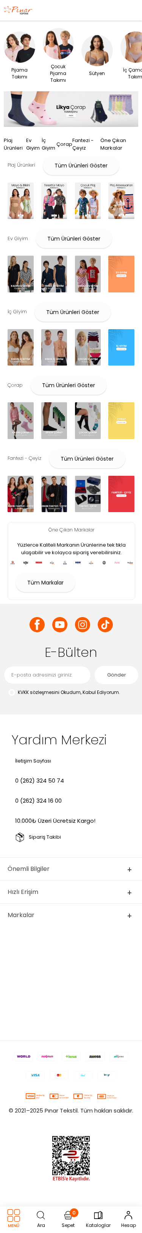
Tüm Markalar (45, 582)
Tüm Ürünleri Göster (81, 165)
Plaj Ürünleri (13, 144)
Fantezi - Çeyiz (83, 144)
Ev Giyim (33, 144)
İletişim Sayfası (33, 760)
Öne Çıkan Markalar (113, 144)
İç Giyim (48, 144)
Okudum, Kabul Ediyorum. (69, 692)
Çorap (64, 144)
